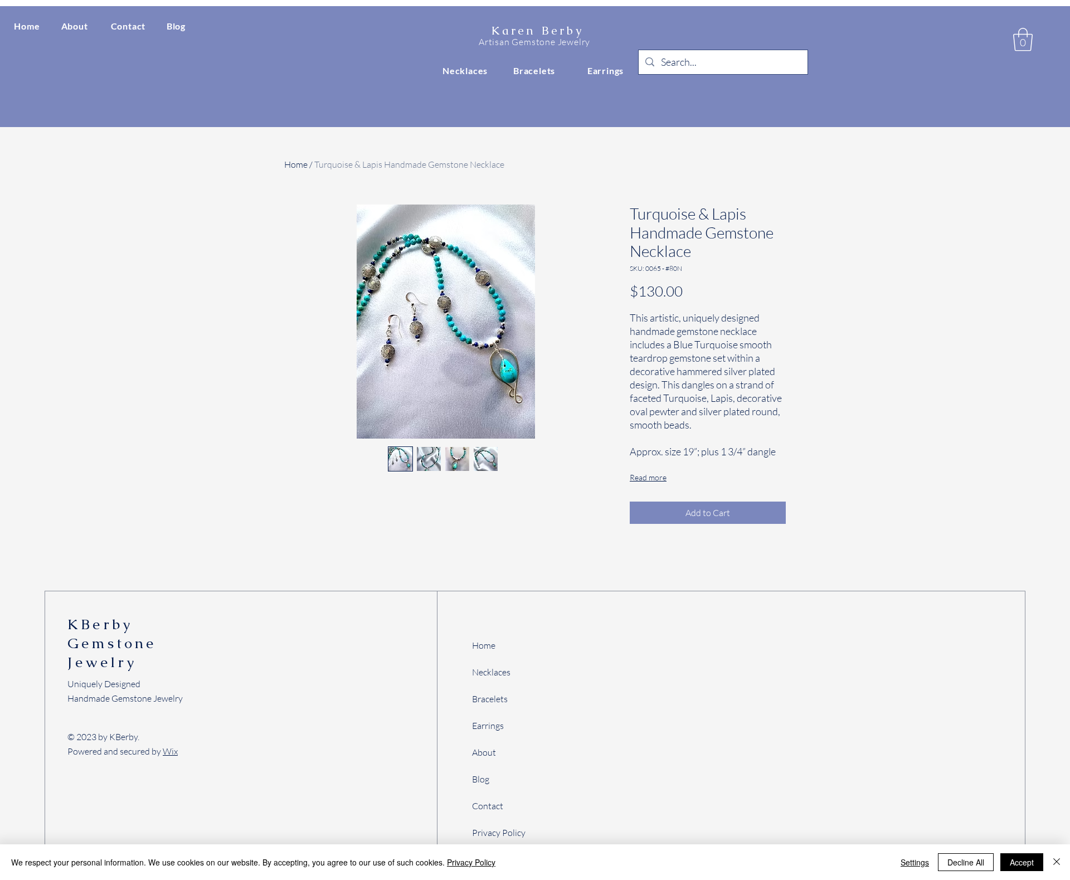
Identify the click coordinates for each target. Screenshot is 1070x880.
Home (296, 164)
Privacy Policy (471, 862)
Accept (1022, 862)
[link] (1023, 39)
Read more (648, 477)
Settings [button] (915, 862)
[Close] (1056, 862)
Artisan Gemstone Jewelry (534, 41)
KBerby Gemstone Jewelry (112, 643)
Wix (170, 751)
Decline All (965, 862)
